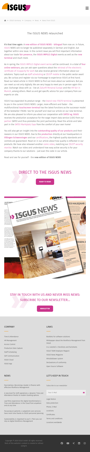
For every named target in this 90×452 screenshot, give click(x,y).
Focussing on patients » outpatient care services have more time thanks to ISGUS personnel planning (23, 412)
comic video (49, 144)
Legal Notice (51, 399)
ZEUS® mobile (52, 74)
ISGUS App (8, 364)
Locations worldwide (54, 422)
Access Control (9, 344)
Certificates (50, 415)
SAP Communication (11, 356)
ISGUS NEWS (46, 44)
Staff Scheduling (10, 352)
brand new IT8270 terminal (59, 101)
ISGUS (7, 48)
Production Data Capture (13, 348)
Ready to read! (45, 182)
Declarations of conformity (56, 362)
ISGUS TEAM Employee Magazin (57, 351)
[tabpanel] (45, 238)
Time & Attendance (11, 337)
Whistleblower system (54, 359)
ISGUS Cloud (8, 360)
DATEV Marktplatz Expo (25, 124)
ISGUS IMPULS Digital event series (36, 64)
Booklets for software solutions (58, 337)
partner (7, 121)
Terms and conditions (54, 419)
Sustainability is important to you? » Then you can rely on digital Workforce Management (23, 420)
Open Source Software (54, 366)
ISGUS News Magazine (54, 355)
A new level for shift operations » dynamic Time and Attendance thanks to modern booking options (23, 394)
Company (27, 21)
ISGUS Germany (15, 21)
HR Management (10, 340)
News (37, 21)
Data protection (52, 403)
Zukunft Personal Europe (51, 88)
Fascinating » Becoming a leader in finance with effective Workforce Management (22, 386)
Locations (50, 411)
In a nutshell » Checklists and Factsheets (61, 347)
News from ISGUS (48, 21)
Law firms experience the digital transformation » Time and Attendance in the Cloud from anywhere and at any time (22, 403)
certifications (42, 137)
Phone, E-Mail (51, 407)
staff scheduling (35, 74)
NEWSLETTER (45, 309)
